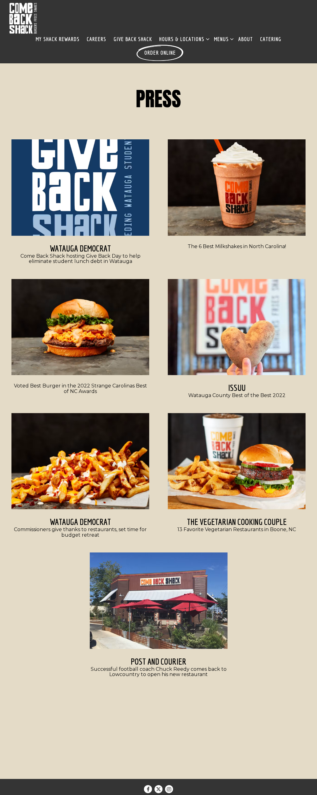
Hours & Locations (183, 39)
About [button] (245, 39)
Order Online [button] (160, 52)
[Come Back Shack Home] (23, 17)
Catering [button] (270, 39)
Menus (223, 39)
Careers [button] (96, 39)
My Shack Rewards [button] (58, 39)
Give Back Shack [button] (133, 39)
